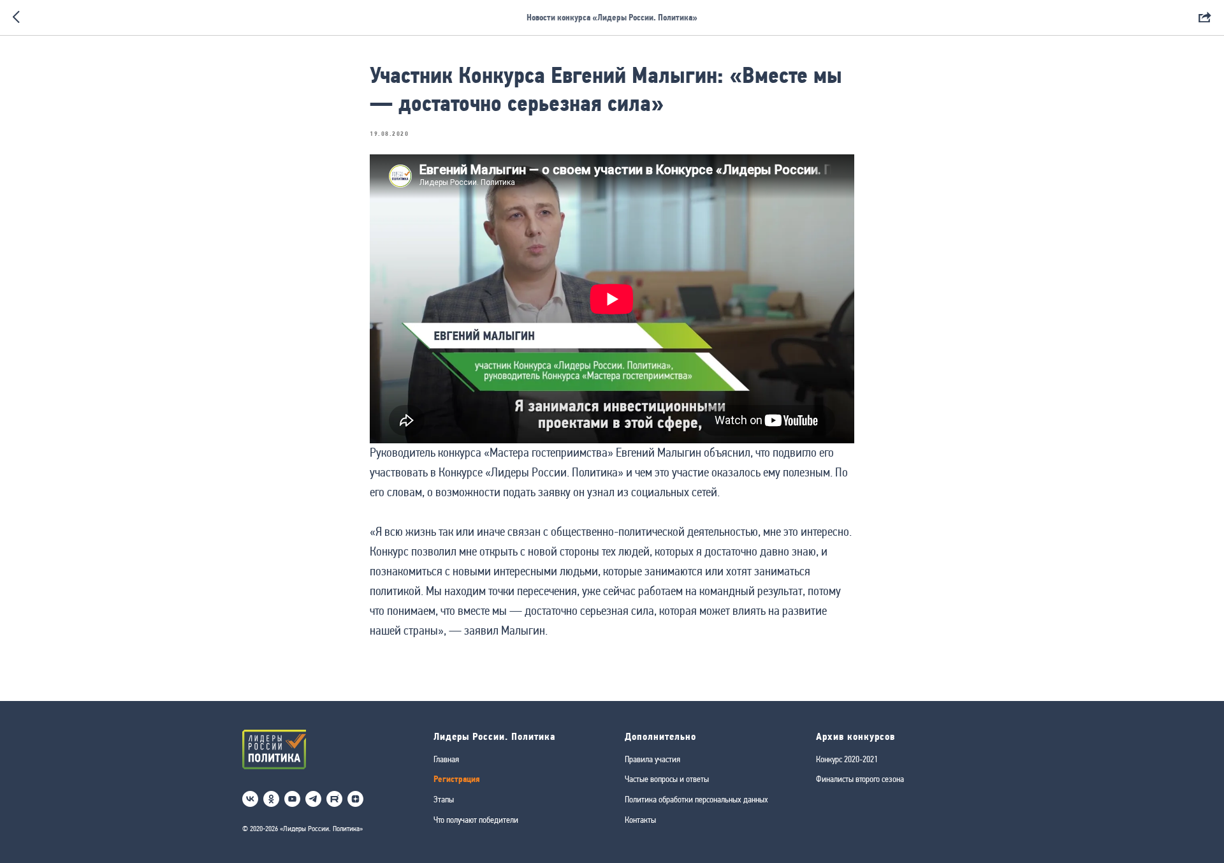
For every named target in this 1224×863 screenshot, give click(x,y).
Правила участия (652, 759)
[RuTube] (334, 799)
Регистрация (456, 779)
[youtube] (292, 799)
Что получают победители (475, 820)
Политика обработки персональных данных (696, 799)
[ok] (271, 799)
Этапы (443, 799)
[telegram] (313, 799)
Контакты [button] (640, 820)
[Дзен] (355, 799)
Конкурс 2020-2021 (847, 759)
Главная (446, 759)
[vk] (250, 799)
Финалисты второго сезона (860, 779)
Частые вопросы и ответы (667, 779)
